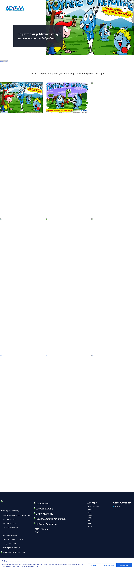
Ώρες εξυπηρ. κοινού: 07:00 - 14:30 (14, 552)
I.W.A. (89, 524)
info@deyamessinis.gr (10, 527)
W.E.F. (89, 512)
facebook (117, 506)
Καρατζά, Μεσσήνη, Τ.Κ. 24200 (13, 539)
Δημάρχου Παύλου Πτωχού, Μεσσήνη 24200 (17, 515)
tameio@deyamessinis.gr (11, 548)
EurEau (90, 526)
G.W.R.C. (90, 518)
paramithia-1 (4, 61)
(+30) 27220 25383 (9, 544)
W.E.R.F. (90, 515)
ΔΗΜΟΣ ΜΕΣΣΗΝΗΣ (93, 506)
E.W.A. (90, 521)
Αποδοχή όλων (124, 565)
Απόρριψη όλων (109, 565)
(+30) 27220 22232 (9, 519)
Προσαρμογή (94, 565)
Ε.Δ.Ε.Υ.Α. (91, 509)
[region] (67, 563)
